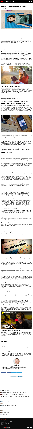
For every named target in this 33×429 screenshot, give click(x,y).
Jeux (13, 1)
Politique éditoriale (4, 420)
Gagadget (2, 1)
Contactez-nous (3, 422)
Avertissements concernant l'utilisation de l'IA (8, 421)
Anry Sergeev (4, 8)
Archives (2, 424)
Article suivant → (20, 376)
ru (1, 426)
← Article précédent (13, 376)
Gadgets (7, 1)
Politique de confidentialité (5, 423)
